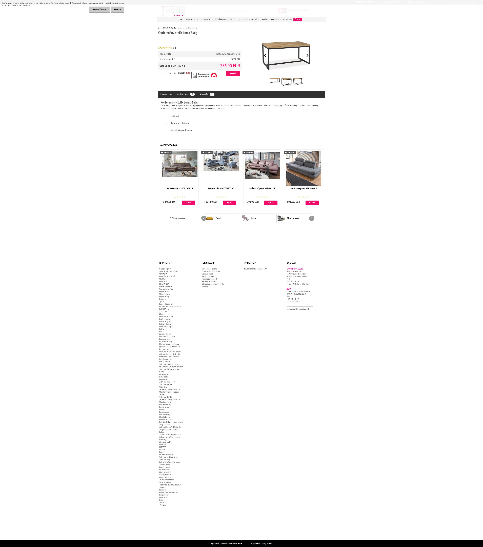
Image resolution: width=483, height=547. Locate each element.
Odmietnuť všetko (99, 9)
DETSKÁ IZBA (287, 19)
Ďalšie (297, 19)
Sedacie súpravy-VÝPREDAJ (215, 19)
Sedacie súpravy (193, 19)
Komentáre (206, 94)
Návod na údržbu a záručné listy (255, 269)
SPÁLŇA (264, 19)
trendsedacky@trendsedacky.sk (298, 309)
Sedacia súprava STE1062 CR (180, 188)
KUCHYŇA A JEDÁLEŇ (249, 19)
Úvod (159, 28)
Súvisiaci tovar (185, 94)
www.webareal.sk (235, 543)
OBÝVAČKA (234, 19)
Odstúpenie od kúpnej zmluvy (260, 543)
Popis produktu (166, 94)
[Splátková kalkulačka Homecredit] (184, 73)
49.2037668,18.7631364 (298, 294)
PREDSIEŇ (275, 19)
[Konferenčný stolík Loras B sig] (286, 55)
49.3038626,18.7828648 (298, 276)
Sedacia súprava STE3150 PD (221, 188)
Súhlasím (117, 9)
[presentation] (265, 55)
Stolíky (173, 28)
